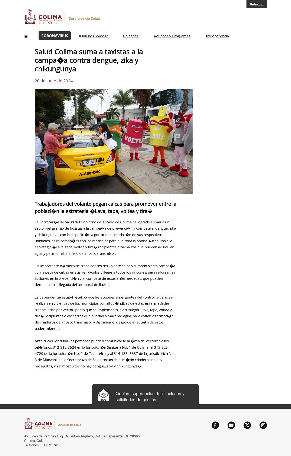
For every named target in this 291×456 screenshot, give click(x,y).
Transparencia (217, 36)
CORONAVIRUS (54, 35)
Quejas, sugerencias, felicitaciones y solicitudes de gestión (150, 396)
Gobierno (257, 4)
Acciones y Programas (172, 36)
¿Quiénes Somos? (93, 36)
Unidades (130, 36)
